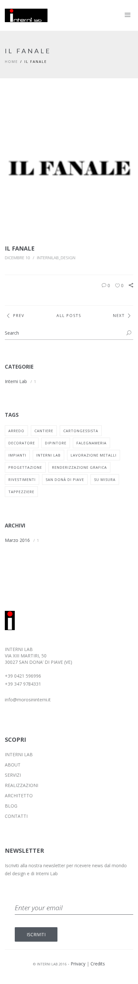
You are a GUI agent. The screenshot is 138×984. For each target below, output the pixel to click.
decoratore (21, 443)
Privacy (78, 964)
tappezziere (21, 491)
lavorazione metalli (93, 455)
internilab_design (56, 258)
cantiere (43, 430)
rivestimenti (22, 479)
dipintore (55, 443)
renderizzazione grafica (79, 467)
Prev (18, 315)
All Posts (68, 315)
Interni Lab (16, 381)
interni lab (48, 455)
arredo (16, 430)
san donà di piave (65, 479)
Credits (98, 964)
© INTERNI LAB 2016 (49, 964)
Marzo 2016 (17, 540)
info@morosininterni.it (28, 700)
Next (119, 315)
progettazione (25, 467)
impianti (17, 455)
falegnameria (91, 443)
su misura (105, 479)
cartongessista (80, 430)
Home (11, 61)
